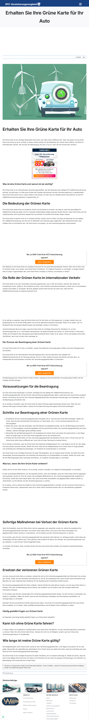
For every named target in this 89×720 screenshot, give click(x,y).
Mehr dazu (27, 667)
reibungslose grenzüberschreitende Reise (35, 334)
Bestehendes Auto (45, 171)
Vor (84, 57)
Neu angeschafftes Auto (45, 172)
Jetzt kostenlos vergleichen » (44, 176)
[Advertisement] (44, 40)
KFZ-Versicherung (8, 673)
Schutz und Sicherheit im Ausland (43, 209)
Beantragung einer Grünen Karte (35, 342)
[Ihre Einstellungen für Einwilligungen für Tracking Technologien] (3, 717)
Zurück (78, 57)
